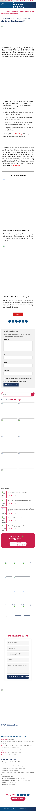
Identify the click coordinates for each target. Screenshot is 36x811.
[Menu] (2, 4)
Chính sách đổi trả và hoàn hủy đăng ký (13, 766)
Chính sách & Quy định (8, 784)
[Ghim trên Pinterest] (23, 321)
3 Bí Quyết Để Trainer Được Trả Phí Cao (16, 230)
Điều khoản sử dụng (7, 776)
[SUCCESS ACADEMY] (18, 5)
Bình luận (6, 339)
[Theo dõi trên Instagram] (21, 794)
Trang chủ (4, 11)
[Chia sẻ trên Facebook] (13, 321)
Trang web (6, 370)
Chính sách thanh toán (8, 764)
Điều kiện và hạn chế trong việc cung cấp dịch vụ (16, 780)
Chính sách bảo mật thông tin (10, 770)
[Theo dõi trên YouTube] (28, 794)
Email (5, 362)
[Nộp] (32, 394)
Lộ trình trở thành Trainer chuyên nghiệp (16, 297)
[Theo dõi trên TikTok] (24, 794)
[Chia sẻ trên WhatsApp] (9, 321)
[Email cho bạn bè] (19, 321)
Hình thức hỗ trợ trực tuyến (9, 782)
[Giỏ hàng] (33, 4)
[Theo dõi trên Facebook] (18, 794)
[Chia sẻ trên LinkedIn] (26, 321)
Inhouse (10, 11)
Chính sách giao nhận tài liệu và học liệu (13, 768)
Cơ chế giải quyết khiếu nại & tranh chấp (13, 778)
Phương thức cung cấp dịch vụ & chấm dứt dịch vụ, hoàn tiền (17, 773)
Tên (4, 354)
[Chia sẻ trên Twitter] (16, 321)
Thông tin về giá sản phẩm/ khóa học (12, 762)
